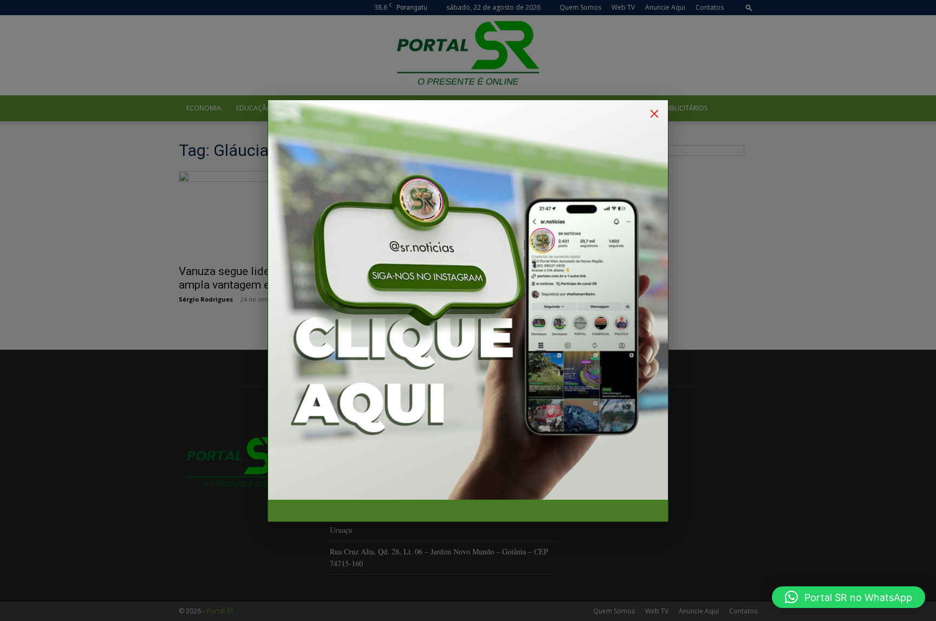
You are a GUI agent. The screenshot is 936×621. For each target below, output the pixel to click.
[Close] (654, 114)
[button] (848, 597)
